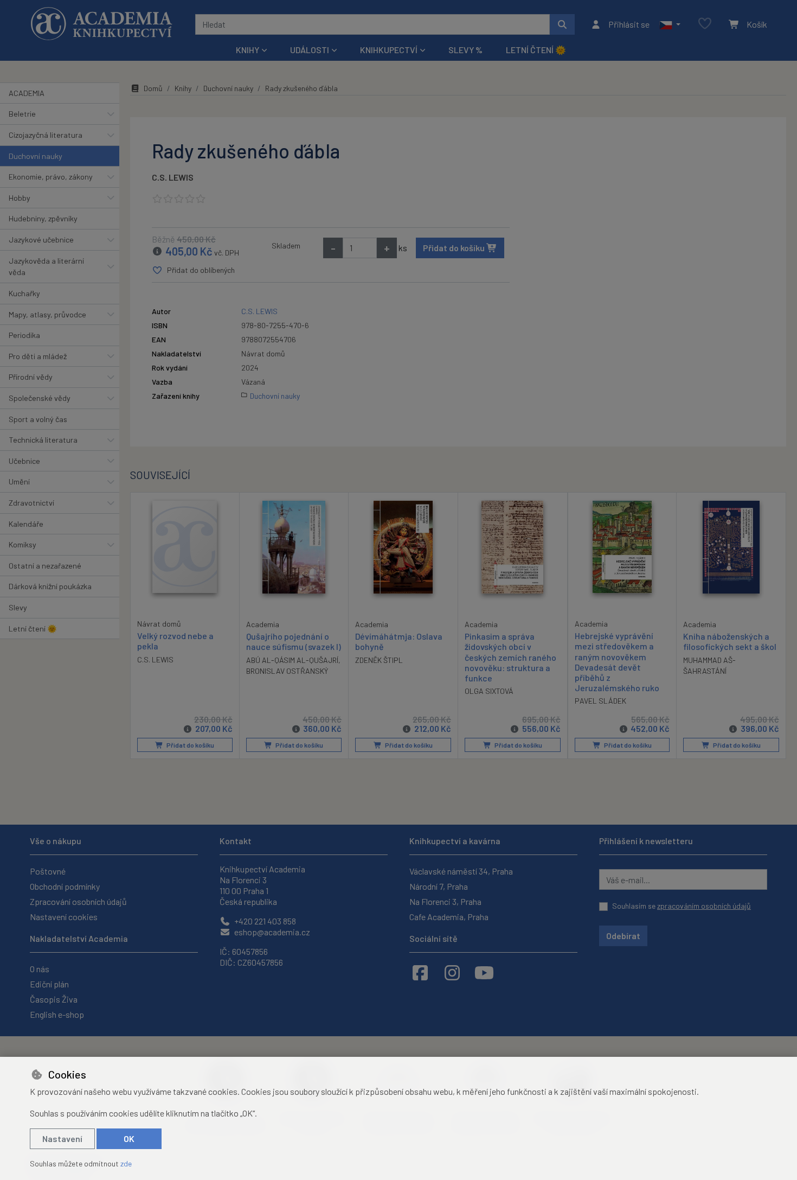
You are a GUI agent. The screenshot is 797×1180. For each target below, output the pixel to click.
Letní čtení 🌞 (536, 49)
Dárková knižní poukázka (50, 586)
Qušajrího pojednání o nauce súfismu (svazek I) (293, 641)
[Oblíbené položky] (705, 24)
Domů (153, 88)
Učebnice (24, 460)
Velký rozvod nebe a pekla (175, 640)
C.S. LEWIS (173, 177)
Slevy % (465, 49)
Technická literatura (43, 439)
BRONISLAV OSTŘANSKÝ (287, 670)
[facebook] (420, 972)
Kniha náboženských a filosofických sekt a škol (729, 641)
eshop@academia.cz (271, 932)
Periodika (24, 335)
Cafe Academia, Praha (449, 916)
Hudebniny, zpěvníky (43, 218)
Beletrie (22, 113)
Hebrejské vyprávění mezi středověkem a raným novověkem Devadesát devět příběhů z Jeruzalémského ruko (617, 661)
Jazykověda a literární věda (46, 266)
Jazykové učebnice (41, 239)
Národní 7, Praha (438, 886)
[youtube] (484, 972)
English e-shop (57, 1014)
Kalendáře (26, 523)
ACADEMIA (26, 93)
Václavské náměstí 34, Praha (461, 871)
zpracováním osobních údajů (704, 905)
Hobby (19, 197)
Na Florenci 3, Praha (445, 901)
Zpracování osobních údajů (78, 901)
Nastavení (62, 1138)
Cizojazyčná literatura (45, 134)
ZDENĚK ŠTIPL (379, 660)
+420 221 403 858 (264, 921)
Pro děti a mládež (38, 356)
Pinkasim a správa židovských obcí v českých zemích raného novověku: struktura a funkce (510, 657)
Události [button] (309, 49)
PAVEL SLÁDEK (600, 700)
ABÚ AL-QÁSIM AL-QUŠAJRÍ (292, 660)
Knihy (183, 88)
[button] (669, 24)
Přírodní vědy (31, 376)
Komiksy (22, 544)
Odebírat (623, 935)
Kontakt (236, 840)
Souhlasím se (681, 905)
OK (129, 1138)
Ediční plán (49, 984)
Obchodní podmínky (65, 886)
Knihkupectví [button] (388, 49)
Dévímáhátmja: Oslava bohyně (398, 641)
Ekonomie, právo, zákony (51, 176)
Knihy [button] (247, 49)
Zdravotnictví (31, 502)
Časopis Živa (54, 999)
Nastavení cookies (64, 916)
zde (126, 1163)
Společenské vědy (39, 398)
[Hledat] (562, 24)
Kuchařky (24, 293)
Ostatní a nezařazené (45, 565)
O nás (39, 969)
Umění (19, 481)
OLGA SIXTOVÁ (489, 691)
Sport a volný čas (38, 419)
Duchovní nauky (35, 156)
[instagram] (452, 972)
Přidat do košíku (454, 248)
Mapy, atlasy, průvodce (47, 314)
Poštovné (48, 871)
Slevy (18, 607)
